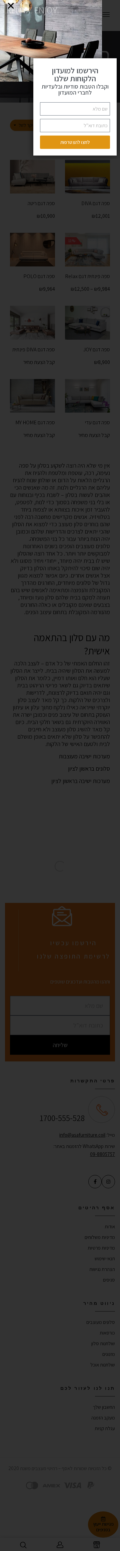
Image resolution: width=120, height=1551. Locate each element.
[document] (60, 775)
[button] (11, 6)
